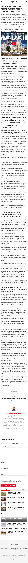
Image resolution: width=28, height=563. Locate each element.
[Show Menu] (1, 2)
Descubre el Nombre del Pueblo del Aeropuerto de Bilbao (14, 528)
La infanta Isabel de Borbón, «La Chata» (15, 502)
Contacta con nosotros (14, 544)
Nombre (3, 462)
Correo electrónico (5, 468)
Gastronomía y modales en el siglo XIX (15, 497)
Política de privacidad (20, 543)
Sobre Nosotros (6, 543)
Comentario (4, 446)
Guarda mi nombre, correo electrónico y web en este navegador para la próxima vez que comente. (13, 481)
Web (2, 474)
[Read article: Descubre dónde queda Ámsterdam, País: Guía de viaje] (3, 533)
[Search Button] (26, 2)
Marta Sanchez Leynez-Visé (14, 413)
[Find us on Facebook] (13, 559)
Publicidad (12, 543)
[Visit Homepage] (14, 2)
